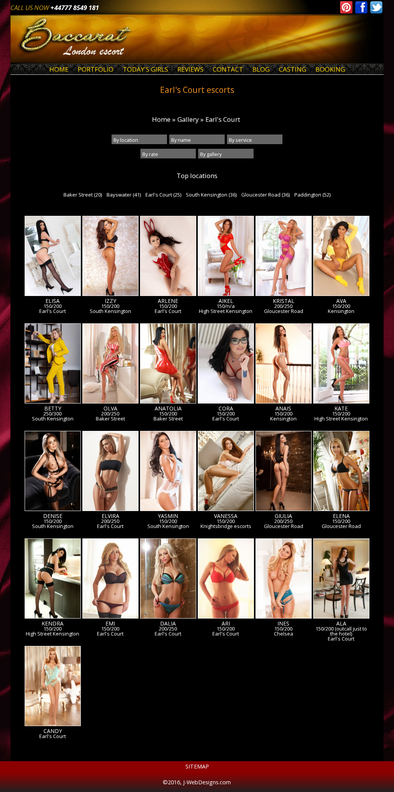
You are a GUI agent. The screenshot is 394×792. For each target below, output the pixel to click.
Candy (52, 731)
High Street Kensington (225, 311)
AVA (341, 301)
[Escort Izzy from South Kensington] (110, 257)
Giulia (283, 516)
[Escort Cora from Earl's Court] (226, 364)
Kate (341, 408)
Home (58, 69)
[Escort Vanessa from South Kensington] (226, 472)
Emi (110, 623)
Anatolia (168, 408)
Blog (261, 69)
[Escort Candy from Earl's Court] (53, 687)
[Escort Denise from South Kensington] (53, 472)
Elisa (52, 301)
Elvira (110, 516)
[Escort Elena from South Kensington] (341, 472)
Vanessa (225, 516)
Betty (52, 408)
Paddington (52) (312, 194)
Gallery (188, 119)
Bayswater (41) (124, 194)
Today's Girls (145, 69)
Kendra (52, 623)
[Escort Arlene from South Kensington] (168, 257)
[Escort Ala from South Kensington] (341, 579)
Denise (52, 516)
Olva (110, 408)
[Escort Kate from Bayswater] (341, 364)
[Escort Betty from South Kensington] (53, 364)
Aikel (226, 301)
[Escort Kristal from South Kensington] (283, 257)
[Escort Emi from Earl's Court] (110, 579)
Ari (226, 623)
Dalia (168, 623)
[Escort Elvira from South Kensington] (110, 472)
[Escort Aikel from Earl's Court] (226, 257)
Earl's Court (222, 119)
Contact (228, 69)
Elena (341, 516)
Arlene (168, 301)
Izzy (110, 301)
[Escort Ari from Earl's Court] (226, 579)
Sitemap (197, 766)
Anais (283, 408)
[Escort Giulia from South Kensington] (283, 472)
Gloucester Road (283, 311)
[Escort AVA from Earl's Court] (341, 257)
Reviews (190, 69)
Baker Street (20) (82, 194)
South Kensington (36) (211, 194)
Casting (292, 69)
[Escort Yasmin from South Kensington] (168, 472)
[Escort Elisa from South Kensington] (53, 257)
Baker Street (110, 418)
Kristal (283, 301)
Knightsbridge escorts (225, 526)
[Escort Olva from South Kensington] (110, 364)
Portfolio (96, 69)
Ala (341, 623)
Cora (226, 408)
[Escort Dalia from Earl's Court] (168, 579)
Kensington (341, 311)
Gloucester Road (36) (265, 194)
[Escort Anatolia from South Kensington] (168, 364)
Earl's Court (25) (163, 194)
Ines (283, 623)
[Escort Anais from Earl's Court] (283, 364)
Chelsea (283, 633)
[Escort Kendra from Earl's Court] (53, 579)
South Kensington (110, 311)
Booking (330, 69)
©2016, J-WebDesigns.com (197, 782)
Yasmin (168, 516)
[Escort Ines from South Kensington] (283, 579)
